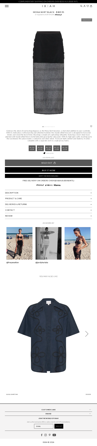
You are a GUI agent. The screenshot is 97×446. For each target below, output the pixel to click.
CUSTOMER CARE (48, 410)
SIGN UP (59, 426)
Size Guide (50, 153)
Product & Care (13, 198)
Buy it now (48, 170)
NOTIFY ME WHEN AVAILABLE (48, 176)
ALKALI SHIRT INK (12, 394)
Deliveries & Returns (16, 204)
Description (11, 193)
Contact (10, 210)
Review (9, 216)
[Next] (87, 334)
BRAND (48, 414)
